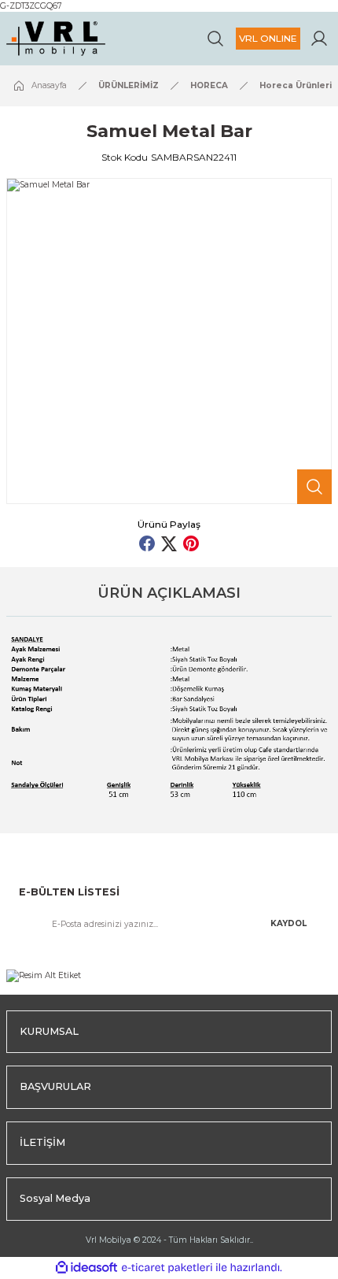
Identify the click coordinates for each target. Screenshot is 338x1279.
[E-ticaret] (167, 1267)
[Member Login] (319, 38)
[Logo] (55, 38)
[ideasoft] (86, 1268)
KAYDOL (288, 923)
